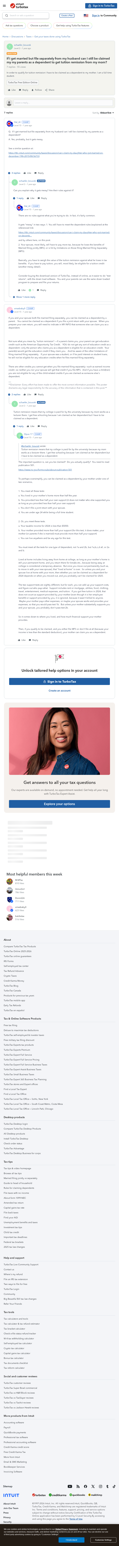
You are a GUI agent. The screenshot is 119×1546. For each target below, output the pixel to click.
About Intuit (9, 1503)
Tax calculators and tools (16, 1319)
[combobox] (25, 15)
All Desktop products (14, 1133)
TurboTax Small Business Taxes (19, 1074)
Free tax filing (10, 1025)
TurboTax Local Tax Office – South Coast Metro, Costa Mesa (33, 1104)
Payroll (7, 1427)
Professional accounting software (20, 1442)
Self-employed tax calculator (18, 1343)
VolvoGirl (20, 889)
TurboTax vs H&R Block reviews (19, 1393)
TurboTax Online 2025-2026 (17, 951)
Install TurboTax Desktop (16, 1138)
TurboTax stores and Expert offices (21, 1084)
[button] (67, 16)
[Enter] (5, 15)
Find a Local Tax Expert (15, 1089)
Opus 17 (28, 434)
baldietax (19, 916)
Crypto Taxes (10, 976)
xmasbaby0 (19, 308)
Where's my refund (13, 1274)
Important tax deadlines (15, 1237)
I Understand (71, 1540)
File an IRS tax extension (16, 1279)
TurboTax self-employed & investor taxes (24, 1035)
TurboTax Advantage (14, 1148)
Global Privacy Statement (66, 1529)
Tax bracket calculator (14, 1328)
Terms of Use (75, 1519)
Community (9, 1294)
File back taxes (11, 1212)
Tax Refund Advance (14, 971)
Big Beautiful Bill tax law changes (20, 1299)
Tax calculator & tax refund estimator (22, 1323)
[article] (59, 148)
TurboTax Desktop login (16, 1124)
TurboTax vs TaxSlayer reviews (18, 1398)
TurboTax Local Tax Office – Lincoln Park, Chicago (28, 1109)
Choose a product (39, 25)
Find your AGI (11, 1217)
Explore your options (59, 804)
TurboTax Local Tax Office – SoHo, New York (26, 1099)
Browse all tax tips (13, 1173)
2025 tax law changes (14, 1247)
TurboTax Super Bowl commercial (20, 1388)
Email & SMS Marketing (15, 1462)
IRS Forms (8, 961)
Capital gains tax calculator (17, 1353)
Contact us (9, 1269)
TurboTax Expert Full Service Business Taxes (25, 1064)
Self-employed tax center (16, 966)
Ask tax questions (14, 25)
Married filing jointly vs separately (20, 1178)
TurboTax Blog (11, 986)
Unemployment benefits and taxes (20, 1222)
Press (6, 1512)
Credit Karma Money (14, 981)
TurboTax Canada (12, 990)
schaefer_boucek (22, 45)
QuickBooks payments (15, 1432)
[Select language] (86, 15)
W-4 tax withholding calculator (19, 1338)
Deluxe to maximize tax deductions (21, 1030)
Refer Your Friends (13, 1304)
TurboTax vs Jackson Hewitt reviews (21, 1407)
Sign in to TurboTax (61, 681)
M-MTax (19, 880)
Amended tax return (14, 1202)
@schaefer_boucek (30, 446)
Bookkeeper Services (14, 1467)
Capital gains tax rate (14, 1207)
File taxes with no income (16, 1193)
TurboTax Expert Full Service (18, 1055)
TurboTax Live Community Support (21, 1264)
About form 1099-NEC (15, 1198)
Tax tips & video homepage (17, 1168)
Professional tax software (16, 1437)
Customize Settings (103, 1540)
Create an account (60, 690)
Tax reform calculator (14, 1368)
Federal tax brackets (13, 1242)
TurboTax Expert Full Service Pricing (21, 1059)
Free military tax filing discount (19, 1040)
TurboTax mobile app (14, 1000)
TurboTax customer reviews (17, 1383)
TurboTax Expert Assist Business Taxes (22, 1069)
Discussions (17, 36)
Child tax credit (11, 1232)
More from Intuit (12, 1457)
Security (7, 1522)
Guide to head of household (18, 1183)
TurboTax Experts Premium (17, 1050)
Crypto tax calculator (14, 1348)
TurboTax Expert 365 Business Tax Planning (25, 1079)
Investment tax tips (13, 1227)
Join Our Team (10, 1508)
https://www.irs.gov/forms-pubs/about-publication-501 (45, 469)
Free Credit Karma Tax (15, 1452)
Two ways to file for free (15, 1284)
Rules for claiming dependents (19, 1188)
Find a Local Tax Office (15, 1094)
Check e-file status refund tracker (20, 1333)
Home (5, 36)
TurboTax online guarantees (17, 956)
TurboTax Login (11, 1289)
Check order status (13, 1143)
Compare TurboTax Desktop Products (22, 1128)
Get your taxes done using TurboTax (52, 36)
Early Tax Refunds (12, 1005)
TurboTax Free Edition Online (22, 82)
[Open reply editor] (59, 103)
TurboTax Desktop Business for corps (22, 1153)
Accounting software (14, 1422)
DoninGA (20, 898)
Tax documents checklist (16, 1363)
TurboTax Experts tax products (19, 1045)
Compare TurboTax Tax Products (20, 946)
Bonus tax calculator (14, 1358)
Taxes (28, 36)
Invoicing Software (13, 1471)
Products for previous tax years (19, 995)
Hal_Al (17, 122)
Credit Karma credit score (16, 1447)
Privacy (7, 1517)
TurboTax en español (14, 1010)
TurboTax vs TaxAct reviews (17, 1402)
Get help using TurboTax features (72, 25)
